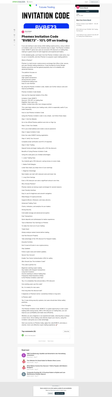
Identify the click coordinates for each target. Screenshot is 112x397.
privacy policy (55, 390)
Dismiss (50, 393)
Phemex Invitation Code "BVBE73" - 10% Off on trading (87, 24)
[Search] (27, 2)
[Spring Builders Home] (18, 2)
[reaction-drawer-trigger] (14, 30)
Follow (87, 11)
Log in (86, 1)
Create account (94, 1)
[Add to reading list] (14, 41)
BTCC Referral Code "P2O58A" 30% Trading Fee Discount (87, 30)
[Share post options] (14, 45)
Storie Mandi (28, 31)
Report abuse (50, 341)
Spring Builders (55, 386)
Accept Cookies (60, 393)
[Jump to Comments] (14, 36)
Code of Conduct (42, 341)
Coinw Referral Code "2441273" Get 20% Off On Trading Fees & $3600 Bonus (87, 35)
